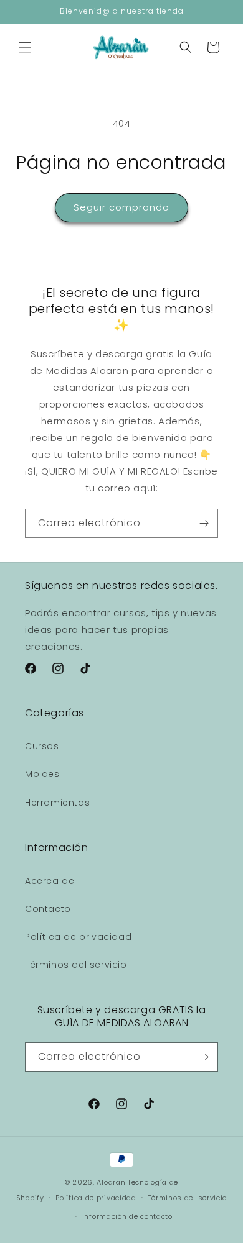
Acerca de (49, 881)
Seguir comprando (121, 207)
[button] (25, 47)
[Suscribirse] (203, 523)
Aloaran (111, 1182)
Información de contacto (127, 1216)
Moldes (42, 774)
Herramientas (57, 802)
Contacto (48, 909)
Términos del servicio (76, 964)
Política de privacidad (78, 937)
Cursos (42, 746)
